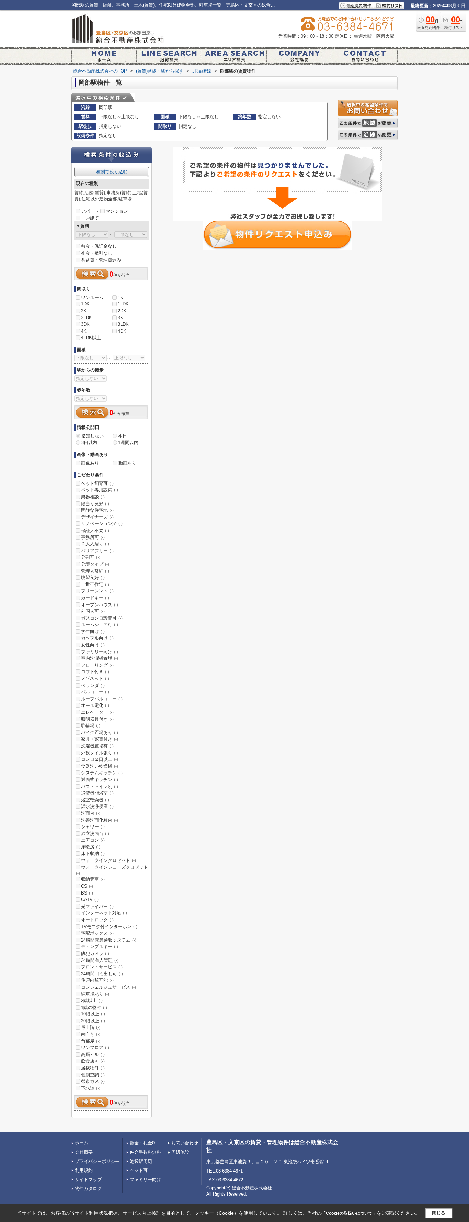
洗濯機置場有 (97, 745)
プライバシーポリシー (97, 1161)
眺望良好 (93, 577)
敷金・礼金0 (142, 1142)
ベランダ (93, 685)
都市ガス (93, 1081)
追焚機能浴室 (97, 793)
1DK (85, 304)
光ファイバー (97, 906)
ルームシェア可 (99, 624)
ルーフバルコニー (102, 698)
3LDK (123, 324)
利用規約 (84, 1170)
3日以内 (89, 442)
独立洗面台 (95, 833)
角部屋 (90, 1041)
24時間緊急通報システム (108, 940)
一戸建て (90, 218)
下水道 (90, 1088)
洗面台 (90, 813)
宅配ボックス (97, 933)
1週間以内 (128, 442)
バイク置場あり (99, 732)
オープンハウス (99, 604)
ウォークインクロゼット (108, 860)
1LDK (123, 304)
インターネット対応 (104, 912)
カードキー (95, 597)
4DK (122, 331)
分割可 (90, 557)
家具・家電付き (99, 739)
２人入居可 (95, 543)
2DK (122, 310)
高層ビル (93, 1054)
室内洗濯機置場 (99, 658)
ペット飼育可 (97, 483)
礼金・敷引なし (96, 253)
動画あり (127, 463)
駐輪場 (90, 725)
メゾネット (95, 678)
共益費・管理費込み (101, 260)
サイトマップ (88, 1179)
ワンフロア (95, 1047)
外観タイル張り (99, 752)
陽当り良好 (95, 503)
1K (120, 297)
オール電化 (95, 705)
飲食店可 (93, 1061)
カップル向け (97, 638)
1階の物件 (94, 1007)
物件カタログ (88, 1188)
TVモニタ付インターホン (109, 926)
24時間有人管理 (99, 960)
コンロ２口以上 (99, 759)
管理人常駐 (95, 571)
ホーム (81, 1142)
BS (87, 893)
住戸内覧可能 (97, 980)
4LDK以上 (91, 337)
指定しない (92, 435)
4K (84, 331)
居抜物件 (93, 1067)
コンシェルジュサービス (108, 987)
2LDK (86, 317)
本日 (122, 435)
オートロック (97, 919)
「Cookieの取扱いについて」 (349, 1213)
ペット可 (139, 1170)
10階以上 (93, 1014)
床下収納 (93, 853)
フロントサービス (102, 966)
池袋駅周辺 (141, 1161)
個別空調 (93, 1074)
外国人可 (93, 611)
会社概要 (84, 1152)
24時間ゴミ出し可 (102, 973)
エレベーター (97, 712)
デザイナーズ (97, 517)
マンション (117, 211)
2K (84, 310)
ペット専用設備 (99, 489)
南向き (90, 1034)
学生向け (93, 631)
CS (87, 886)
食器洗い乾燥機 (99, 766)
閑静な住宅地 (97, 510)
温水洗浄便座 (97, 806)
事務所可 (93, 537)
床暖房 (90, 846)
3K (120, 317)
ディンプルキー (99, 946)
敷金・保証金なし (99, 246)
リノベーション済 (102, 523)
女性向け (93, 644)
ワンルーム (92, 297)
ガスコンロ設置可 (102, 618)
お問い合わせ (184, 1142)
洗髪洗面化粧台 (99, 820)
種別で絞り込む (111, 171)
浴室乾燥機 (95, 799)
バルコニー (95, 692)
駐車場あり (95, 994)
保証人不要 (95, 530)
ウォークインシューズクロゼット (112, 870)
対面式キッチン (99, 779)
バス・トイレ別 (99, 786)
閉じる (438, 1212)
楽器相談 (93, 496)
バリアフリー (97, 550)
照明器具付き (97, 719)
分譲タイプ (95, 564)
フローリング (97, 665)
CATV (90, 899)
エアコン (93, 840)
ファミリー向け (99, 651)
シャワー (93, 826)
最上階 (90, 1027)
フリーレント (97, 590)
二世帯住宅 (95, 584)
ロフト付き (95, 671)
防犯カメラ (95, 953)
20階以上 (93, 1020)
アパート (90, 211)
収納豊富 (93, 879)
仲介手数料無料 (145, 1152)
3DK (85, 324)
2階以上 (92, 1000)
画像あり (90, 463)
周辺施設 (180, 1152)
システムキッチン (102, 772)
